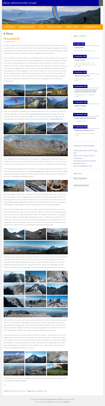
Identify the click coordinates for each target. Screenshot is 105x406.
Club (41, 27)
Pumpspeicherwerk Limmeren (39, 114)
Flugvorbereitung (91, 27)
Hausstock (12, 38)
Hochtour (13, 391)
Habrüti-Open (72, 27)
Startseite (10, 27)
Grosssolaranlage (35, 171)
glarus (34, 391)
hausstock (40, 391)
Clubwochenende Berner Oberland (84, 161)
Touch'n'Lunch (21, 391)
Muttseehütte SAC (57, 119)
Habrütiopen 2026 (79, 163)
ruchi (45, 391)
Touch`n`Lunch (54, 27)
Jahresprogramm (27, 27)
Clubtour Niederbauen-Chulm (83, 166)
